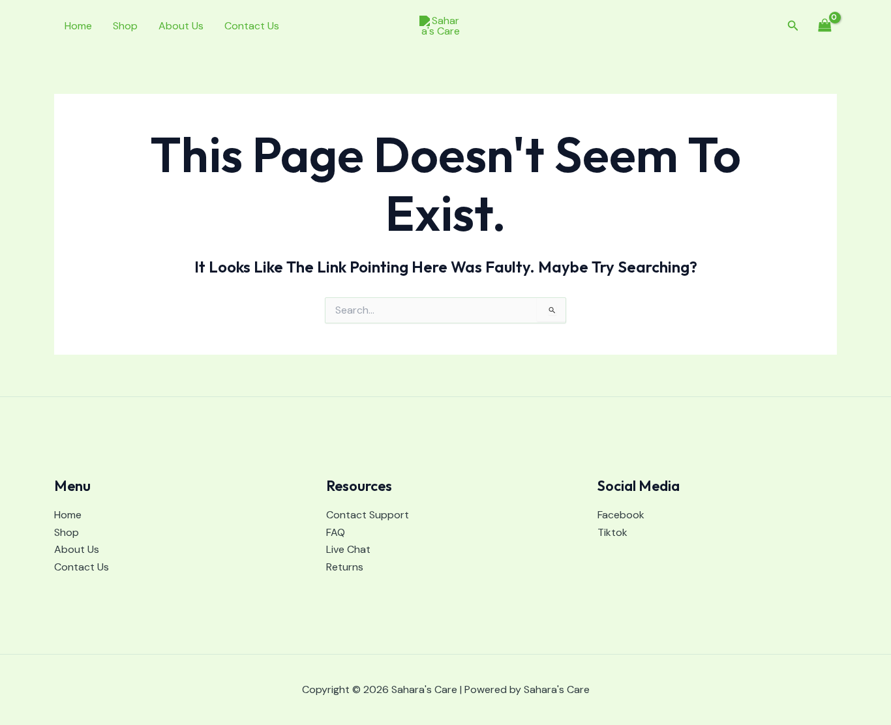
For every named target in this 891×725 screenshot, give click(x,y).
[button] (793, 26)
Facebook (620, 515)
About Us (181, 26)
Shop (125, 26)
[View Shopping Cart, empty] (824, 26)
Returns (344, 567)
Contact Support (367, 515)
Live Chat (348, 549)
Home (78, 26)
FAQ (335, 532)
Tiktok (612, 532)
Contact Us (251, 26)
